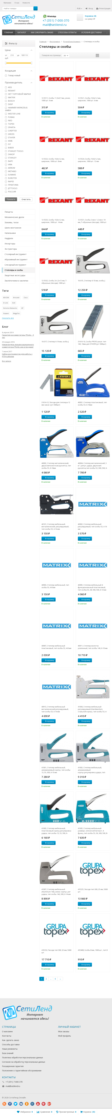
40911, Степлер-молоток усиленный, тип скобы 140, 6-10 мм (92, 647)
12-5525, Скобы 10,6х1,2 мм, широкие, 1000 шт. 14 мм (53, 221)
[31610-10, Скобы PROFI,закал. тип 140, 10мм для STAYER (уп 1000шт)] (93, 322)
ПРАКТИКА (13, 185)
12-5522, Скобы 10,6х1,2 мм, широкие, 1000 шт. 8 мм (53, 160)
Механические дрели (14, 217)
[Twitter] (15, 1104)
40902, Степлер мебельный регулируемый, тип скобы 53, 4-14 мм (92, 526)
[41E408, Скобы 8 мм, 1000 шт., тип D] (93, 930)
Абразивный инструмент (16, 259)
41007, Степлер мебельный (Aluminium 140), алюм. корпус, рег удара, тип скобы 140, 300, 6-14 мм (56, 891)
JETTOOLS (12, 188)
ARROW (11, 168)
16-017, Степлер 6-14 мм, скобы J (55, 341)
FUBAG (11, 117)
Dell (13, 303)
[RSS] (4, 1104)
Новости (26, 2)
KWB (10, 141)
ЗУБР (10, 104)
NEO (10, 120)
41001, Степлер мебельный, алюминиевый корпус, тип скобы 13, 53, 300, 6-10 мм (56, 770)
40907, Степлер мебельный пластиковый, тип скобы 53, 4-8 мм (56, 647)
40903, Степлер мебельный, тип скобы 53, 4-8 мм (55, 586)
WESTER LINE (14, 113)
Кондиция (10, 70)
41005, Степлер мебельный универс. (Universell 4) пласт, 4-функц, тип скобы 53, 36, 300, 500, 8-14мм (93, 830)
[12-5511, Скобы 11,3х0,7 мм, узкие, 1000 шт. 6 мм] (56, 78)
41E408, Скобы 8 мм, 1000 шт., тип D (93, 950)
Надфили (9, 238)
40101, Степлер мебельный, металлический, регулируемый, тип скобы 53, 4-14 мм (55, 526)
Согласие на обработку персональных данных (23, 1062)
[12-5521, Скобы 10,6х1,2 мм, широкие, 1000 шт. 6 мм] (93, 78)
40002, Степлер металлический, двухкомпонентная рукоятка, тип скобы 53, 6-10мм (56, 465)
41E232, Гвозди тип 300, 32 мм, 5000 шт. (56, 951)
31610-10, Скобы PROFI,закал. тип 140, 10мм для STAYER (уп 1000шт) (92, 342)
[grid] (97, 55)
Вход (91, 8)
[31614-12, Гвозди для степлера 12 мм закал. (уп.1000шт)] (56, 382)
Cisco (26, 297)
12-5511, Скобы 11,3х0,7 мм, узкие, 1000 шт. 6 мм (56, 99)
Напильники (10, 233)
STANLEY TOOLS (15, 151)
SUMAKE (12, 174)
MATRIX (11, 97)
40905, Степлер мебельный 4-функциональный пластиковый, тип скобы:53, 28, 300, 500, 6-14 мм (92, 587)
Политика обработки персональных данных (22, 1057)
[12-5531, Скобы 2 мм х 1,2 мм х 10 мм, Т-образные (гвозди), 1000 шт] (93, 200)
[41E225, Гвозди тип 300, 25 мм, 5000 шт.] (93, 869)
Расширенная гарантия (12, 1066)
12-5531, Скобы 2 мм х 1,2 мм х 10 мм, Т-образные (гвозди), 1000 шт (92, 221)
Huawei (6, 313)
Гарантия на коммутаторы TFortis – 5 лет (18, 336)
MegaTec (16, 313)
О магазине (7, 1031)
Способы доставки (11, 1044)
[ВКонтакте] (21, 1104)
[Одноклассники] (26, 1104)
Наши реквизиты (9, 1049)
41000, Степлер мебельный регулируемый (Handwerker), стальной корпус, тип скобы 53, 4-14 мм (92, 709)
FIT (9, 144)
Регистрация (104, 8)
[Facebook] (10, 1104)
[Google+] (49, 1104)
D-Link (5, 303)
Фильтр (13, 43)
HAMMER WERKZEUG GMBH (16, 109)
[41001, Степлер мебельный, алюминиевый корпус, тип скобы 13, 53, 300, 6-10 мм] (56, 748)
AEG (10, 87)
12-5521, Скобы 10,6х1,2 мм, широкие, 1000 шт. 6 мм (89, 99)
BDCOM (6, 297)
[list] (101, 55)
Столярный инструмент (15, 254)
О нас (16, 2)
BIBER (11, 147)
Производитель (13, 82)
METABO (12, 171)
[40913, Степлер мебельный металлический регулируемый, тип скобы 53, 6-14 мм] (56, 687)
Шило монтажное (13, 227)
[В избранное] (70, 112)
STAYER (11, 137)
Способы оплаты (67, 32)
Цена (8, 50)
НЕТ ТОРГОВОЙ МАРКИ (19, 94)
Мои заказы (63, 1031)
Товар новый (14, 75)
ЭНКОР (11, 154)
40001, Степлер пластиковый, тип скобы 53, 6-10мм (92, 403)
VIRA (10, 164)
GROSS (11, 134)
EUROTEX (12, 178)
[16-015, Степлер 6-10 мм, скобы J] (93, 261)
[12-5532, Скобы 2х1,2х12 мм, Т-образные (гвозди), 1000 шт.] (56, 261)
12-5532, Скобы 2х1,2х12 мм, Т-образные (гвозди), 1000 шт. (54, 281)
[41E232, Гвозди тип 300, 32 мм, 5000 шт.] (56, 930)
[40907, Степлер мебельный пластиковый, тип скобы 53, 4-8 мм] (56, 626)
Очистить (26, 199)
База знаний (7, 1053)
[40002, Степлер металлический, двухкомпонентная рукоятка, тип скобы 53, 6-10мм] (56, 443)
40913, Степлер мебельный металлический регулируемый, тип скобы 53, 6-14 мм (55, 709)
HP (22, 308)
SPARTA (11, 127)
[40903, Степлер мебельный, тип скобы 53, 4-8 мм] (56, 565)
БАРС (10, 161)
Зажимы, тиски (11, 222)
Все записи (6, 361)
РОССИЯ (12, 191)
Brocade (16, 297)
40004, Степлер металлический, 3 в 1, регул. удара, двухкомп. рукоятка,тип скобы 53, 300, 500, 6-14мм (92, 465)
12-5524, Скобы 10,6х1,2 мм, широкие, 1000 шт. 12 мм (89, 160)
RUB (79, 8)
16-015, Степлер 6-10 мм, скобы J (91, 280)
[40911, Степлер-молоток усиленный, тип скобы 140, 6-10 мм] (93, 626)
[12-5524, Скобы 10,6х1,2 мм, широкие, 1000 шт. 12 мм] (93, 139)
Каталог (21, 32)
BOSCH (11, 101)
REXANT (11, 90)
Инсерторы (10, 243)
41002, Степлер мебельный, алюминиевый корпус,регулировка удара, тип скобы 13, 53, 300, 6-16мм (91, 770)
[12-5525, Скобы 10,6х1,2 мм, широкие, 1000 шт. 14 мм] (56, 200)
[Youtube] (38, 1104)
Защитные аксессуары (15, 275)
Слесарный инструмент (15, 264)
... (107, 32)
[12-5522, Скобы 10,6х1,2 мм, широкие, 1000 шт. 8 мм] (56, 139)
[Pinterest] (43, 1104)
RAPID (11, 181)
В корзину (49, 112)
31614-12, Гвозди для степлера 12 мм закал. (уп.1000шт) (56, 403)
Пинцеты (9, 212)
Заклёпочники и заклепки (16, 280)
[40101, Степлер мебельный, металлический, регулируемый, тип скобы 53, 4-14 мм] (56, 504)
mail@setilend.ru (13, 1086)
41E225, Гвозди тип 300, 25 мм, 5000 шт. (93, 890)
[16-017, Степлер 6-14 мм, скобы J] (56, 322)
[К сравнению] (66, 112)
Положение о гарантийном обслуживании (21, 1070)
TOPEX (11, 124)
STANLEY (12, 157)
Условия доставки (91, 32)
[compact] (105, 55)
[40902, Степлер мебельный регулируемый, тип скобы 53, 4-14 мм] (93, 504)
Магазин (7, 2)
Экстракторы (11, 249)
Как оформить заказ (42, 32)
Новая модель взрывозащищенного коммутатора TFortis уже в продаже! (18, 345)
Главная (8, 32)
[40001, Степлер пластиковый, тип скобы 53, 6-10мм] (93, 382)
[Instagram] (32, 1104)
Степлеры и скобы (14, 270)
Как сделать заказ (10, 1040)
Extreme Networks (10, 308)
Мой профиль (64, 1036)
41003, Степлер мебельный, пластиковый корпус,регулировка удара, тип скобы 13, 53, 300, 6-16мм (56, 830)
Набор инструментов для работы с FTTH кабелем (17, 355)
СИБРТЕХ (12, 130)
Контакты (6, 1036)
